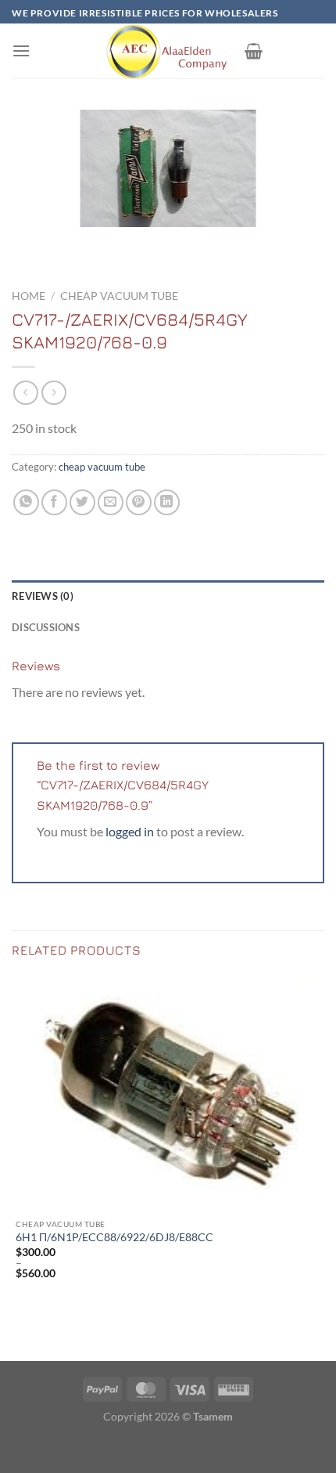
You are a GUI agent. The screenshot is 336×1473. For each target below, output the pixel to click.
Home (28, 296)
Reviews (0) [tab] (42, 596)
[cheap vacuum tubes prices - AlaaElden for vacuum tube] (168, 50)
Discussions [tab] (46, 627)
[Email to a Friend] (110, 502)
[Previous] (27, 242)
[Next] (70, 242)
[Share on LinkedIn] (167, 502)
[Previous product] (53, 393)
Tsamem (213, 1416)
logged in (129, 831)
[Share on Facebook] (54, 502)
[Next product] (25, 393)
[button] (21, 50)
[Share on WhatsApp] (26, 502)
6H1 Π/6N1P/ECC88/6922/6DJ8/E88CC (114, 1237)
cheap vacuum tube (119, 296)
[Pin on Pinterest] (139, 502)
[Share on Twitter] (82, 502)
